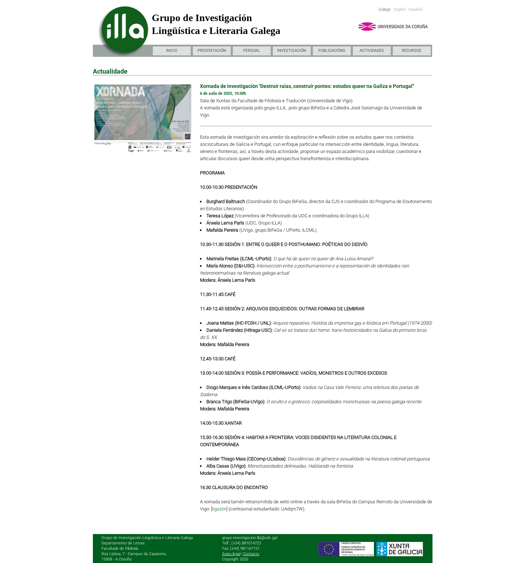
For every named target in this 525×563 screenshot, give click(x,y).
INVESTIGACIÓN (291, 50)
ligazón (219, 509)
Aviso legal (231, 554)
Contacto (251, 554)
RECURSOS (411, 50)
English (400, 9)
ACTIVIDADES (372, 50)
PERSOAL (251, 50)
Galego (385, 9)
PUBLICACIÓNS (331, 50)
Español (415, 9)
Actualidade (110, 71)
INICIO (171, 50)
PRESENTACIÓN (212, 50)
